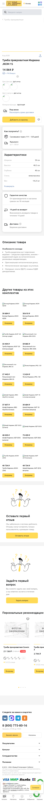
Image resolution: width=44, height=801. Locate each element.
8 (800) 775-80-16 (14, 725)
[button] (3, 3)
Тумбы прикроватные (13, 19)
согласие (14, 790)
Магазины (32, 735)
